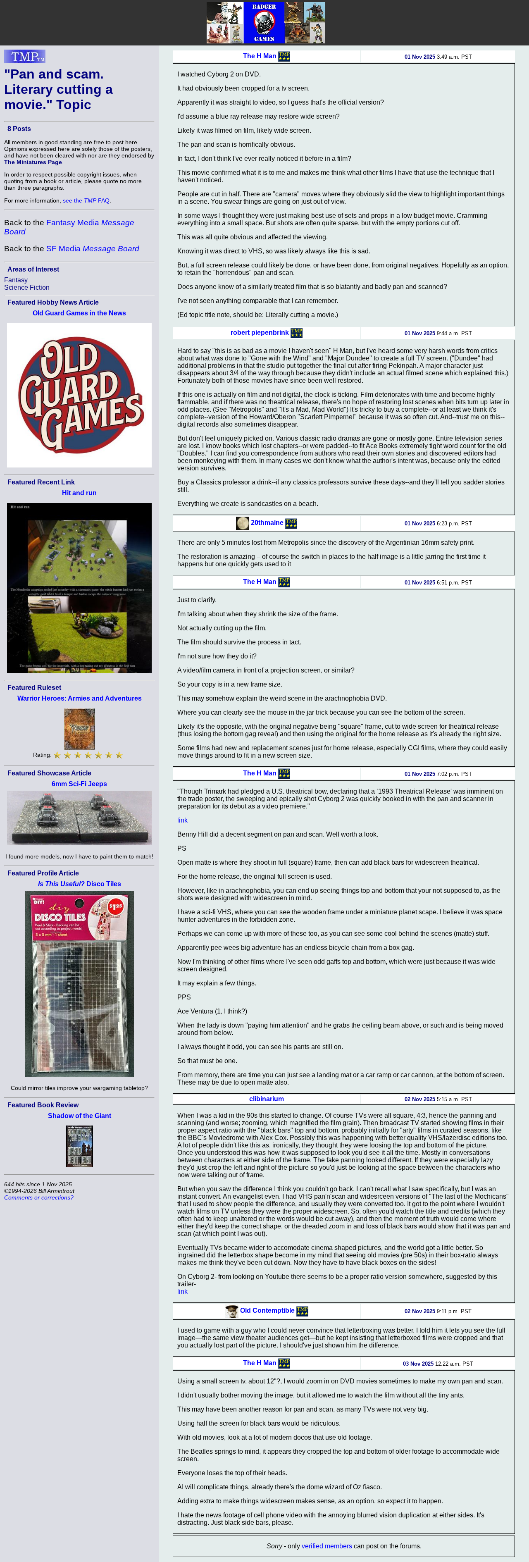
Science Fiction (27, 287)
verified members (327, 1546)
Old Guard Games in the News (79, 313)
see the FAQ (86, 200)
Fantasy (16, 280)
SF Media (92, 248)
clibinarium (266, 1098)
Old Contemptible (267, 1310)
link (182, 820)
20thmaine (267, 522)
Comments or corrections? (39, 1197)
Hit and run (79, 492)
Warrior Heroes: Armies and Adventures (79, 698)
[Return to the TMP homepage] (24, 58)
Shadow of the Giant (79, 1115)
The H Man (259, 56)
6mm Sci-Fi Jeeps (79, 783)
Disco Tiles (79, 883)
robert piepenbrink (260, 332)
